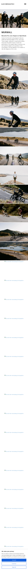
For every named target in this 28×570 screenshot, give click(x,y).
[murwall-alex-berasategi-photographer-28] (14, 194)
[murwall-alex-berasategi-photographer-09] (14, 546)
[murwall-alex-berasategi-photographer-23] (14, 508)
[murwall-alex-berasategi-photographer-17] (14, 175)
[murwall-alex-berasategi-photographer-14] (14, 489)
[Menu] (25, 4)
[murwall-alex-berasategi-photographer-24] (14, 99)
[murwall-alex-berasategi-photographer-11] (14, 299)
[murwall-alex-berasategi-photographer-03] (14, 156)
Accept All (14, 560)
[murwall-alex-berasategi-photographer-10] (14, 118)
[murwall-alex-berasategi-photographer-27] (14, 137)
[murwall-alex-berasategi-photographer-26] (14, 432)
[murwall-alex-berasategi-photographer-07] (14, 251)
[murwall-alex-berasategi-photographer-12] (14, 375)
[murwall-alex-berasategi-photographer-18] (14, 413)
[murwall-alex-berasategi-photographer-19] (14, 232)
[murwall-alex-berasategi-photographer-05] (14, 451)
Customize (14, 563)
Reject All (14, 567)
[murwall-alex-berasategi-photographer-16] (14, 213)
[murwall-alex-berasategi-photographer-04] (14, 356)
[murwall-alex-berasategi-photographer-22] (14, 280)
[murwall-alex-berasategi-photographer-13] (14, 527)
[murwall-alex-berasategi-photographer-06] (14, 61)
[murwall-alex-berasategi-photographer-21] (14, 337)
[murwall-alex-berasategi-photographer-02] (14, 470)
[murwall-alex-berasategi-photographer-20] (14, 261)
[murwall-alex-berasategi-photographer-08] (14, 394)
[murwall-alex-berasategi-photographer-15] (14, 318)
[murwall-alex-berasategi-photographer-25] (14, 80)
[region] (14, 559)
